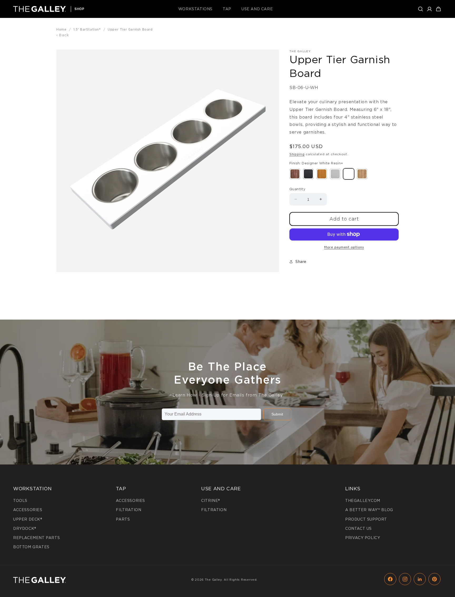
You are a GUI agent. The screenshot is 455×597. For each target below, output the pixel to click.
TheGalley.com (362, 500)
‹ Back (62, 35)
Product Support (366, 519)
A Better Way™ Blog (369, 510)
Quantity (297, 189)
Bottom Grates (31, 547)
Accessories (27, 510)
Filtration (128, 510)
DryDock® (24, 528)
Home (61, 29)
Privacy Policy (362, 538)
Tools (20, 500)
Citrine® (210, 500)
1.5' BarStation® (87, 29)
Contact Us (358, 528)
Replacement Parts (36, 538)
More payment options (344, 247)
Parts (123, 519)
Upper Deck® (27, 519)
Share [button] (300, 262)
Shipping (297, 154)
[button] (197, 8)
